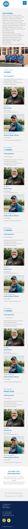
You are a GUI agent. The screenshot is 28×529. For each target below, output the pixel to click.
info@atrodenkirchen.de (8, 515)
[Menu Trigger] (25, 3)
